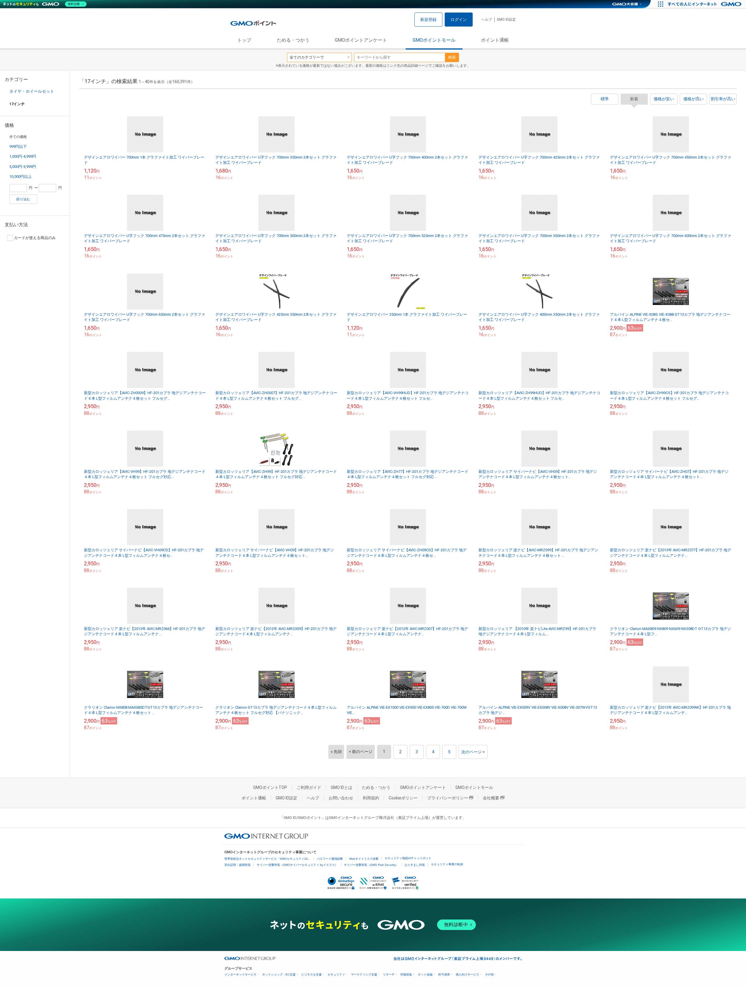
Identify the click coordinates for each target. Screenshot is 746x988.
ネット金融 (425, 974)
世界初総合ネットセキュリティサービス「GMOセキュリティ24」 (267, 858)
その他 (489, 974)
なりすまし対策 (414, 864)
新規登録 (428, 19)
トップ (244, 40)
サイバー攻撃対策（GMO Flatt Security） (371, 864)
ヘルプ (486, 19)
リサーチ (389, 974)
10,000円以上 (20, 176)
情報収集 (406, 974)
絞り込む (23, 199)
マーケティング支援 (364, 974)
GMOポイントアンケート (361, 40)
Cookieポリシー (403, 798)
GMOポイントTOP (270, 787)
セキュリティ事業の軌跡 (447, 864)
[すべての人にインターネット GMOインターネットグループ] (705, 4)
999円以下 (18, 146)
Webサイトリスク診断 (364, 858)
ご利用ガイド (309, 787)
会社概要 (491, 798)
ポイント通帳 (495, 40)
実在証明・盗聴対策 (237, 864)
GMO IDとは (341, 787)
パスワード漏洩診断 (330, 858)
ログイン (459, 19)
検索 (452, 57)
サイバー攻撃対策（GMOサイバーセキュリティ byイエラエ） (297, 864)
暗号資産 (444, 974)
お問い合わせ (341, 798)
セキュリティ (336, 974)
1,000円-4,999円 (22, 156)
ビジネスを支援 (311, 974)
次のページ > (473, 752)
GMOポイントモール (434, 40)
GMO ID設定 (506, 19)
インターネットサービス (240, 974)
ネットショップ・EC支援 (278, 974)
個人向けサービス (467, 974)
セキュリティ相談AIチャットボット (408, 858)
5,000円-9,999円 (22, 166)
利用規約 (371, 798)
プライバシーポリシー (447, 798)
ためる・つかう (293, 40)
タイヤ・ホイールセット (31, 91)
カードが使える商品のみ (35, 238)
